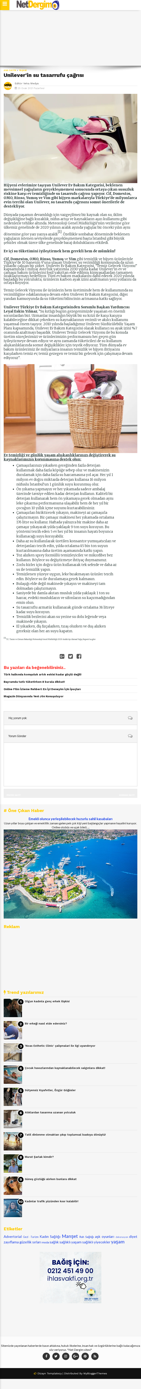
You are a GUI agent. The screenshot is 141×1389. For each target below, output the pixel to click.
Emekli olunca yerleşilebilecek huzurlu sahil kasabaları (71, 819)
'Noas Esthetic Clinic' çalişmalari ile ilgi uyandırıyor (60, 1045)
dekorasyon (122, 1236)
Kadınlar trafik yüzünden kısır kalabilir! (51, 1201)
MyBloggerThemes (95, 1373)
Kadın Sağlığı (50, 1236)
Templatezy (54, 1373)
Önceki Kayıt (13, 795)
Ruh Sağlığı (86, 1236)
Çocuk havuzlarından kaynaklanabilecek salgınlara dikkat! (65, 1068)
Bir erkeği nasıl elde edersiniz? (46, 1023)
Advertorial (13, 1236)
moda (45, 1242)
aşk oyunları (104, 1236)
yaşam (23, 70)
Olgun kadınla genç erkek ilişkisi (47, 1001)
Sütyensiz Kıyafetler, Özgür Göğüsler (50, 1090)
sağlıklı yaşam (70, 1242)
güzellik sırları (30, 1242)
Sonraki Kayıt (127, 795)
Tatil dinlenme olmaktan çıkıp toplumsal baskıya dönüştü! (65, 1134)
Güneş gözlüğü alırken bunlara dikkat (51, 1179)
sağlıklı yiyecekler (96, 1242)
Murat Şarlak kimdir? (39, 1157)
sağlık (54, 1242)
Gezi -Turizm (30, 1236)
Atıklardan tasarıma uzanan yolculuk (50, 1112)
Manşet (70, 1236)
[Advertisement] (70, 38)
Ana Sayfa (10, 70)
